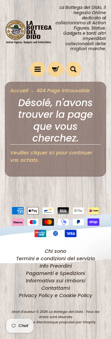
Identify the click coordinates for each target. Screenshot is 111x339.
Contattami (55, 288)
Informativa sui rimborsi (55, 280)
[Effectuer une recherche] (73, 69)
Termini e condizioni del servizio (55, 258)
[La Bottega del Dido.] (30, 31)
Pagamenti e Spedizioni (55, 273)
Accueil (19, 90)
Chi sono (55, 251)
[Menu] (37, 69)
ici (52, 152)
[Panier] (55, 69)
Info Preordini (55, 265)
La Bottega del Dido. (66, 311)
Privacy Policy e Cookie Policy (55, 295)
